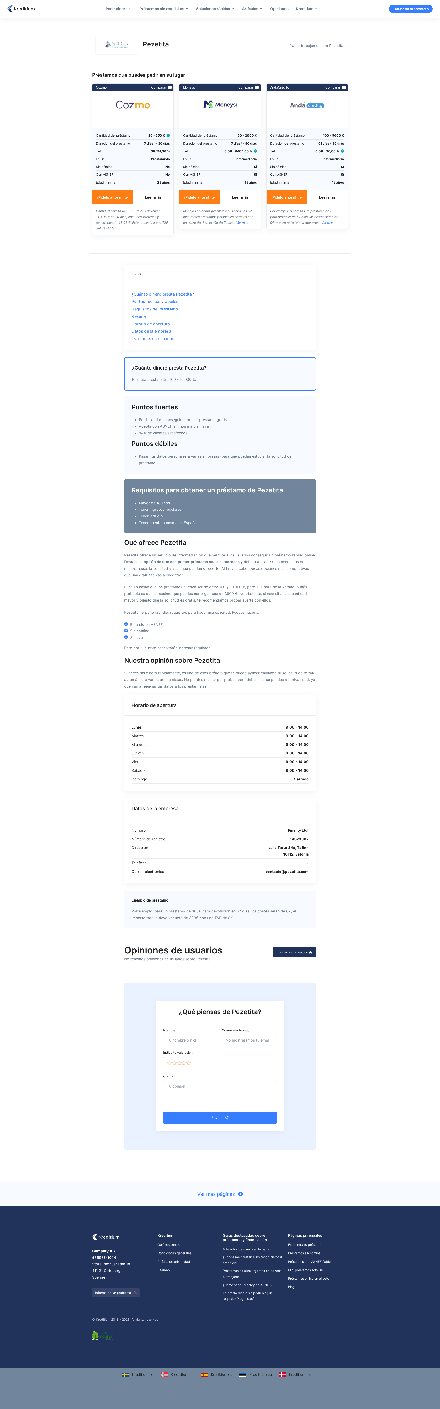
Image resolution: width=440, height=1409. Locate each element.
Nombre (169, 1030)
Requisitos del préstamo (155, 309)
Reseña (139, 316)
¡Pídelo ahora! (110, 197)
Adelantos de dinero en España (246, 1249)
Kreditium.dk (299, 1374)
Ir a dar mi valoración (293, 952)
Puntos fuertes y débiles (155, 301)
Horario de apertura (151, 323)
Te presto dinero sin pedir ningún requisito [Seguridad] (247, 1296)
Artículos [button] (250, 8)
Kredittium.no (181, 1374)
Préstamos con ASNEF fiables (310, 1261)
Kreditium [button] (305, 8)
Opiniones (279, 8)
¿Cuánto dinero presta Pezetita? (163, 294)
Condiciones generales (174, 1253)
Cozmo (101, 87)
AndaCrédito (279, 87)
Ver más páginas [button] (216, 1194)
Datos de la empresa (151, 331)
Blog (291, 1287)
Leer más (153, 197)
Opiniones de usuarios (153, 338)
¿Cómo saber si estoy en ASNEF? (247, 1285)
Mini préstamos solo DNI (306, 1270)
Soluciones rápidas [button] (213, 8)
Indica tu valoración (177, 1052)
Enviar (217, 1117)
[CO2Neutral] (103, 1334)
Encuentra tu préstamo (411, 9)
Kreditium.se (142, 1374)
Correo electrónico (235, 1030)
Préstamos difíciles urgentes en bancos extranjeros (252, 1273)
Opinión (169, 1076)
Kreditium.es (221, 1374)
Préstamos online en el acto (308, 1278)
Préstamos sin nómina (304, 1253)
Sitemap (163, 1270)
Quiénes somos (168, 1245)
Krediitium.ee (260, 1374)
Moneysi (189, 87)
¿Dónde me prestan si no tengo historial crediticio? (252, 1260)
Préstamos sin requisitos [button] (162, 8)
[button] (169, 1063)
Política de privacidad (173, 1261)
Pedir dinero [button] (117, 8)
